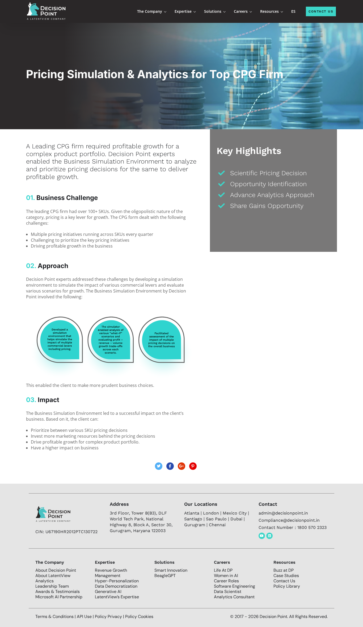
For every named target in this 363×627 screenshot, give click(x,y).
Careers (241, 11)
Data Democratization (116, 586)
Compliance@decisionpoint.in (289, 520)
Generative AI (108, 591)
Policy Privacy (109, 616)
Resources (269, 11)
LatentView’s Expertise (117, 597)
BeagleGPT (165, 575)
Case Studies (286, 575)
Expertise (183, 11)
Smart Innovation (170, 570)
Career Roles (226, 581)
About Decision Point (55, 570)
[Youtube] (262, 536)
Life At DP (223, 570)
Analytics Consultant (234, 597)
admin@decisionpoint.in (283, 513)
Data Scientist (227, 591)
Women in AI (226, 575)
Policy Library (286, 586)
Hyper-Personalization (117, 581)
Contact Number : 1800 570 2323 (293, 527)
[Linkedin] (269, 536)
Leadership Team (52, 586)
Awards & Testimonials (57, 591)
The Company (149, 11)
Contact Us (284, 581)
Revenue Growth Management (111, 572)
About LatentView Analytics (52, 578)
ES (293, 11)
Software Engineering (234, 586)
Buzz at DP (283, 570)
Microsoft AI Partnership (58, 597)
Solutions (212, 11)
